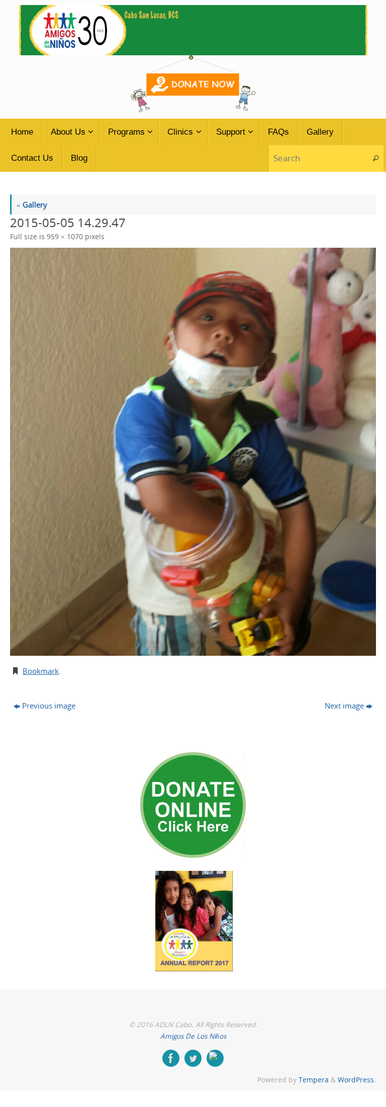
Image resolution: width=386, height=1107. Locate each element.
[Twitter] (193, 1058)
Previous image (48, 705)
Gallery (32, 204)
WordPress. (357, 1079)
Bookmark (41, 671)
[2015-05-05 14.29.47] (193, 452)
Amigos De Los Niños (193, 1036)
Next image (344, 705)
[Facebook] (170, 1058)
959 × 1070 (65, 236)
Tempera (314, 1079)
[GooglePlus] (215, 1058)
